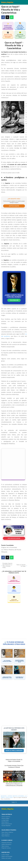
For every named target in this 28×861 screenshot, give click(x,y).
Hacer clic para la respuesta (14, 750)
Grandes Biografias (6, 825)
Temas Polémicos (5, 835)
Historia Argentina (6, 816)
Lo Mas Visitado (5, 854)
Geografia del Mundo (7, 842)
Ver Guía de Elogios (14, 538)
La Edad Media (5, 820)
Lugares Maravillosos (6, 844)
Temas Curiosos (5, 846)
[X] (7, 17)
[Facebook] (3, 17)
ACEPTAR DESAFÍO (14, 206)
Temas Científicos (6, 834)
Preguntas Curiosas (6, 848)
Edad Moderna (5, 822)
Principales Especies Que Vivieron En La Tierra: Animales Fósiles (7, 565)
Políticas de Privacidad (7, 856)
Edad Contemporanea (7, 823)
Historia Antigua (5, 818)
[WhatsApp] (12, 17)
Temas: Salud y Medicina (7, 832)
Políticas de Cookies (6, 858)
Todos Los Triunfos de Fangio (21, 565)
